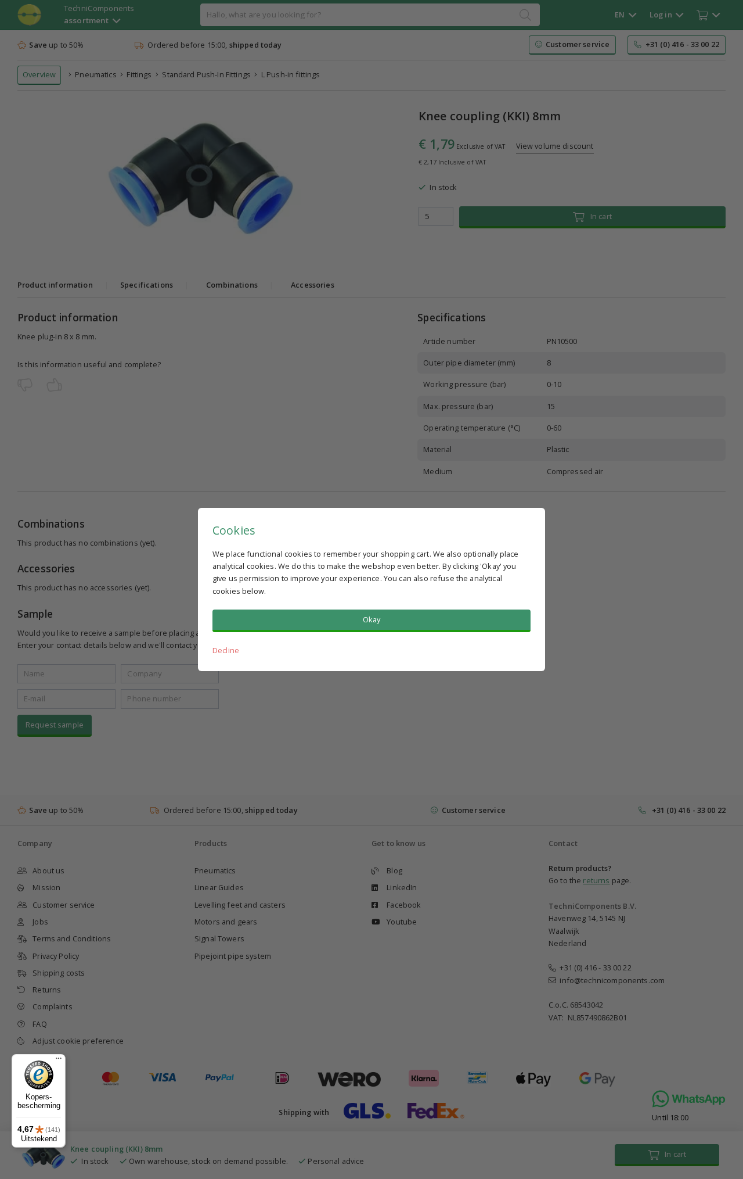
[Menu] (59, 1061)
